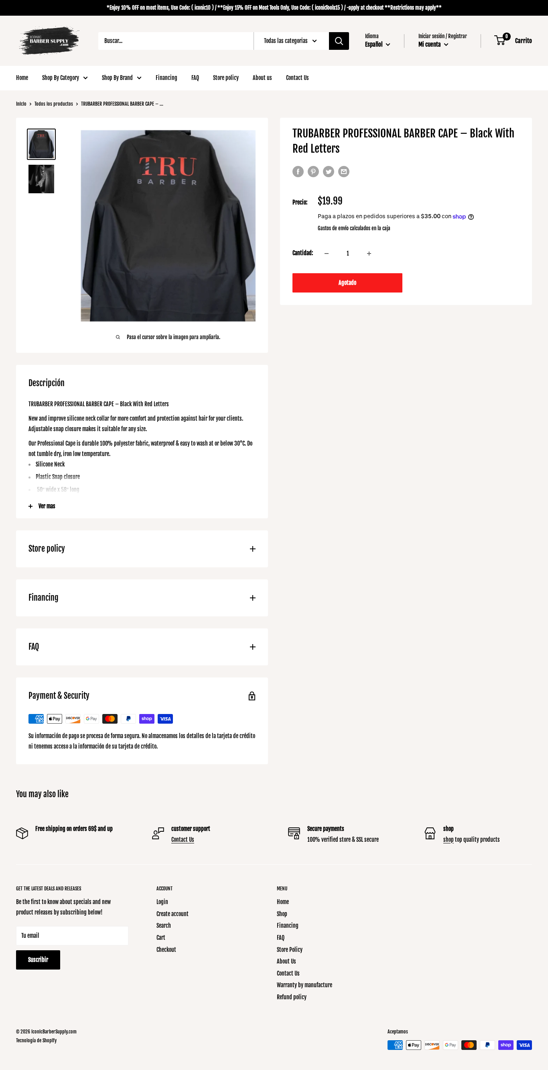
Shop (282, 913)
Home (22, 77)
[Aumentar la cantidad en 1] (369, 253)
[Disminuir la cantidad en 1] (326, 253)
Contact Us (297, 77)
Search (163, 925)
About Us (286, 961)
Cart (160, 937)
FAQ (195, 77)
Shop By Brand (117, 77)
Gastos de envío (333, 228)
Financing (166, 77)
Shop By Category (60, 77)
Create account (172, 913)
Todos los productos (54, 104)
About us (262, 77)
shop (448, 839)
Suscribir (38, 959)
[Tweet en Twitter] (328, 171)
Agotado (347, 283)
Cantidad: (302, 253)
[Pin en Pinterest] (313, 171)
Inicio (21, 104)
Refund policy (291, 997)
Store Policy (289, 949)
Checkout (166, 949)
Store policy (226, 77)
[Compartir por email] (343, 171)
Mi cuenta (430, 44)
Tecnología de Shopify (36, 1040)
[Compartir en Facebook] (298, 171)
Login (162, 901)
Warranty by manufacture (304, 985)
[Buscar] (339, 41)
